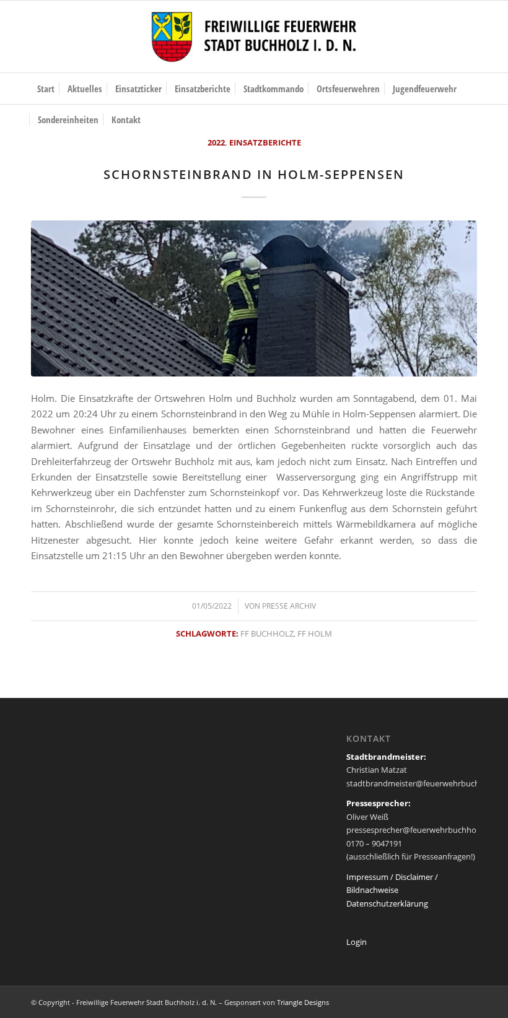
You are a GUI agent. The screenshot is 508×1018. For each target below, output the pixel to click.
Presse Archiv (289, 606)
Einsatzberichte (265, 142)
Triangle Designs (303, 1002)
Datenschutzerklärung (387, 903)
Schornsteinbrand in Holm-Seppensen (254, 174)
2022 (216, 142)
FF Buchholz (267, 633)
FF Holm (314, 633)
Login (356, 941)
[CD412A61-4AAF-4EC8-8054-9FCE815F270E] (254, 298)
